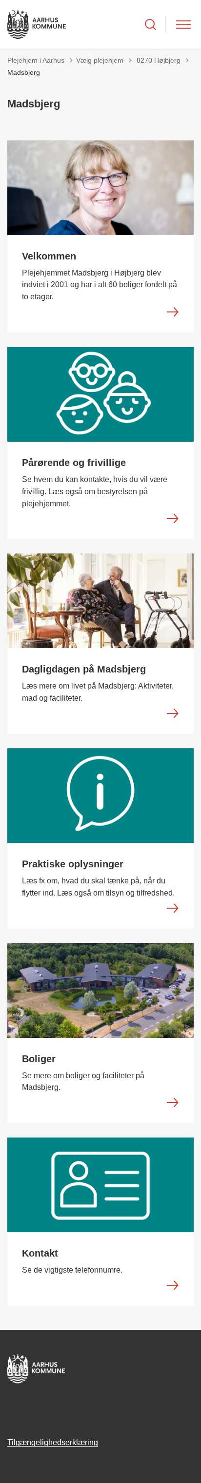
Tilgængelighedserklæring (52, 1442)
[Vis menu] (183, 25)
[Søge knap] (150, 25)
